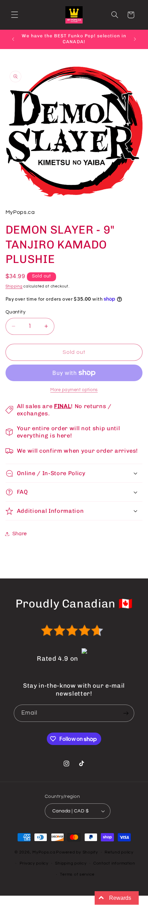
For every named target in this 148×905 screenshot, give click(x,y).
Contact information (114, 863)
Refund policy (119, 852)
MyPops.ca (43, 852)
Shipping (14, 286)
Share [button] (19, 533)
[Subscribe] (126, 713)
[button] (14, 15)
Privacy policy (34, 863)
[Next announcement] (134, 39)
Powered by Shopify (77, 852)
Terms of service (77, 874)
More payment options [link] (74, 390)
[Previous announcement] (13, 39)
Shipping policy (70, 863)
